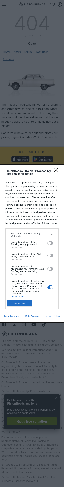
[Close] (57, 171)
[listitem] (32, 234)
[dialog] (32, 243)
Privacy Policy (52, 315)
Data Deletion (12, 315)
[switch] (50, 243)
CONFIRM (19, 303)
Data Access (32, 315)
